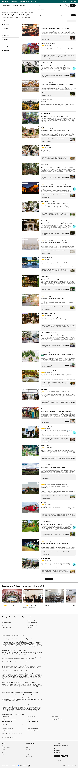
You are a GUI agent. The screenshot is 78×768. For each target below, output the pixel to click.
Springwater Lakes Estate (6, 622)
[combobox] (63, 15)
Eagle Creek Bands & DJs (31, 719)
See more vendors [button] (48, 578)
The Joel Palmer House (6, 624)
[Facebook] (55, 760)
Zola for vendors (73, 1)
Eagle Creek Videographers (57, 718)
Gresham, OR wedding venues (32, 728)
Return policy (28, 752)
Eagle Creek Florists (55, 716)
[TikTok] (62, 760)
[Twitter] (58, 760)
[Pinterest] (56, 760)
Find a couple (22, 5)
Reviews (3, 749)
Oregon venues (22, 12)
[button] (53, 15)
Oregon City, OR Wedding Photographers (9, 737)
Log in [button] (67, 5)
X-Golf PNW (30, 628)
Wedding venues (27, 9)
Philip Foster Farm (31, 627)
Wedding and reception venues (13, 12)
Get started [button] (73, 5)
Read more (73, 56)
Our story (4, 745)
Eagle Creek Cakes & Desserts (7, 721)
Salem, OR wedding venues (7, 730)
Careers (3, 752)
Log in (55, 748)
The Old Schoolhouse (31, 624)
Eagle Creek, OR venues (29, 12)
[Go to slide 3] (30, 53)
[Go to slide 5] (32, 53)
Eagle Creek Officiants (6, 718)
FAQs (27, 747)
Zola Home (68, 1)
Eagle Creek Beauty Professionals (33, 718)
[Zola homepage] (39, 5)
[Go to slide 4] (31, 53)
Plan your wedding (5, 5)
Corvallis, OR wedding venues (32, 730)
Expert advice (14, 5)
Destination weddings (42, 9)
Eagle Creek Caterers (31, 716)
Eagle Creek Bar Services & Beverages (9, 719)
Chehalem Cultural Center (32, 622)
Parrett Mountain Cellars (6, 627)
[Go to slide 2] (29, 53)
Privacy (3, 765)
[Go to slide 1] (28, 53)
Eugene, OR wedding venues (32, 726)
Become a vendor (51, 9)
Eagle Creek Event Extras (6, 716)
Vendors (33, 9)
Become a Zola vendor (6, 747)
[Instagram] (60, 760)
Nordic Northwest (5, 625)
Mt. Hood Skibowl (5, 628)
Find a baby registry (57, 752)
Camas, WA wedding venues (57, 726)
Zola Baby (64, 1)
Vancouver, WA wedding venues (8, 728)
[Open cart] (63, 5)
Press (3, 754)
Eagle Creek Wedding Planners (32, 721)
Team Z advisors (29, 756)
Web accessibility (23, 765)
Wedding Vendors (5, 12)
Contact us (28, 754)
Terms (28, 1)
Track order (28, 749)
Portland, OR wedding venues (7, 726)
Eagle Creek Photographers (57, 719)
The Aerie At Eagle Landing (32, 625)
